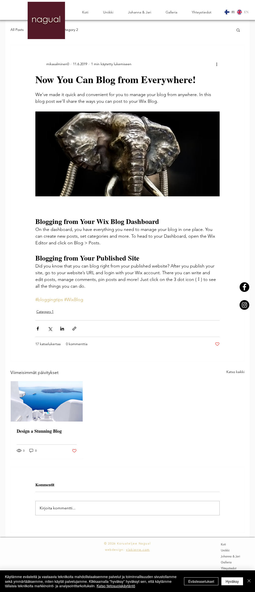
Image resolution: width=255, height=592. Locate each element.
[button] (238, 30)
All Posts (17, 29)
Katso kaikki (235, 372)
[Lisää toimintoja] (217, 64)
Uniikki (225, 550)
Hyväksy (232, 581)
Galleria (226, 562)
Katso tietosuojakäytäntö (116, 585)
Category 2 (69, 29)
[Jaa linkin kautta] (74, 328)
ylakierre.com (138, 549)
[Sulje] (249, 581)
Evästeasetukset (201, 581)
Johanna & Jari (230, 556)
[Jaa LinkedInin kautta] (62, 328)
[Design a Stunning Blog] (47, 401)
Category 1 (45, 311)
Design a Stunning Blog (39, 431)
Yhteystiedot (228, 568)
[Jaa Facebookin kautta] (37, 328)
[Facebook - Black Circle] (244, 287)
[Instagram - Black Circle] (244, 305)
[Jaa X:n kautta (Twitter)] (50, 328)
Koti (223, 544)
